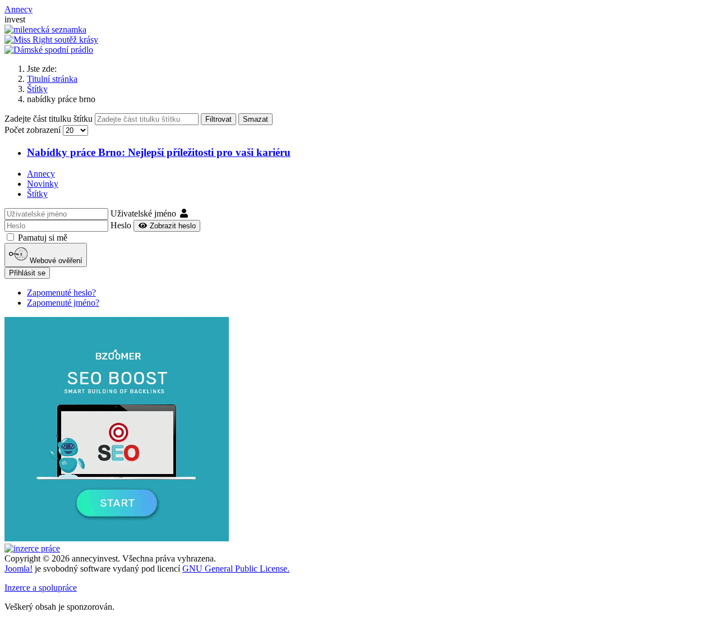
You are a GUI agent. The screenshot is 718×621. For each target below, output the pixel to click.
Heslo (121, 225)
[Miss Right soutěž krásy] (51, 39)
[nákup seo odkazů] (116, 538)
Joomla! (18, 568)
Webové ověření (54, 261)
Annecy (41, 173)
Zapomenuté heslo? (61, 292)
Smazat (255, 119)
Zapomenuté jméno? (63, 302)
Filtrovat (218, 119)
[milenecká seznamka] (45, 29)
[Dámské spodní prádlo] (48, 49)
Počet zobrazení (33, 130)
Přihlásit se (27, 273)
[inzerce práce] (32, 548)
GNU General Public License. (235, 568)
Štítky (37, 194)
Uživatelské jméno (143, 213)
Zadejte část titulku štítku (49, 118)
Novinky (42, 183)
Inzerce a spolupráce (40, 587)
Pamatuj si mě (42, 237)
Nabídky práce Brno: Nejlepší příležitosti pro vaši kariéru (159, 152)
